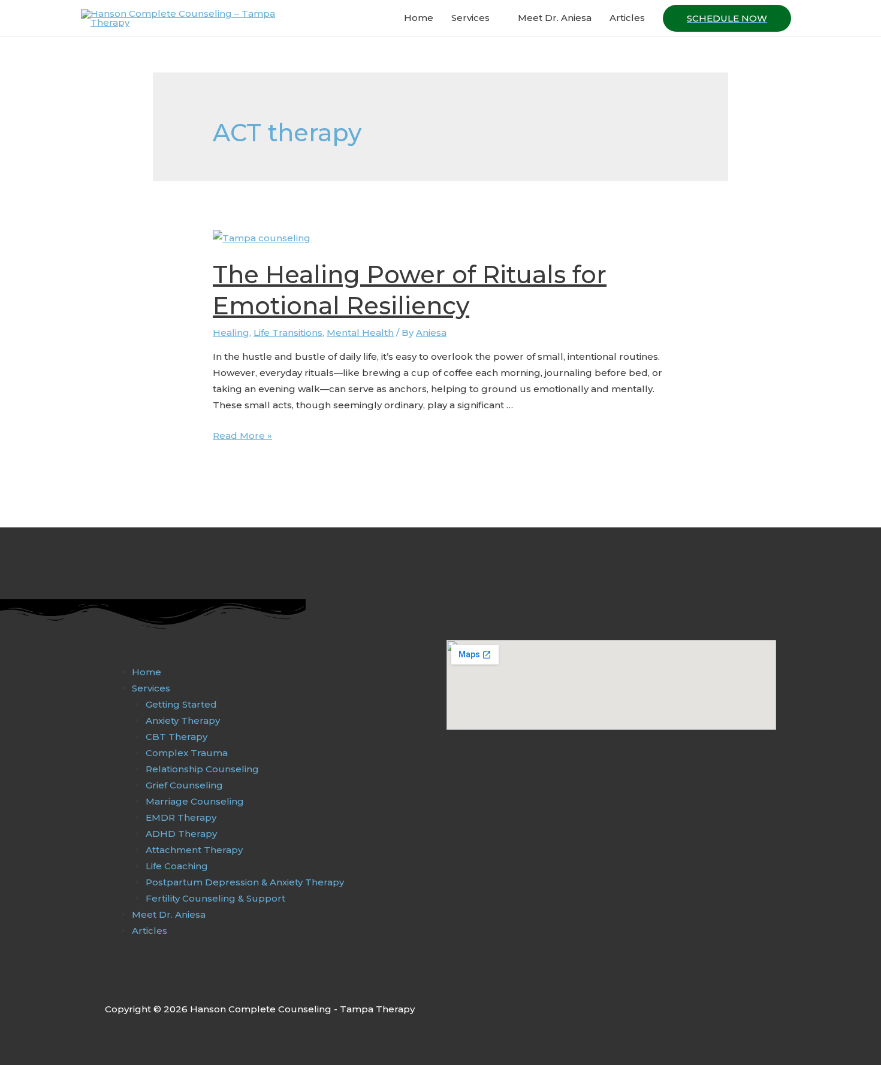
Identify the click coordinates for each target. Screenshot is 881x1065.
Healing (231, 332)
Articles (627, 17)
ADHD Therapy (181, 833)
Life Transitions (288, 332)
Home (418, 17)
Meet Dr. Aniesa (555, 17)
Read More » (242, 435)
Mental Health (360, 332)
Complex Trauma (187, 752)
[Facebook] (111, 982)
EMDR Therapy (181, 817)
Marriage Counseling (195, 801)
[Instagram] (136, 982)
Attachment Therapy (194, 849)
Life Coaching (177, 866)
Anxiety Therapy (183, 720)
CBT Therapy (176, 736)
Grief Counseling (184, 785)
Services (470, 17)
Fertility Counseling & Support (215, 898)
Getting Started (181, 704)
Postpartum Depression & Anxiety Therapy (245, 882)
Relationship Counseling (202, 769)
